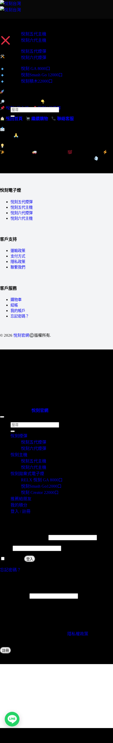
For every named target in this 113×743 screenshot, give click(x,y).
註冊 (5, 651)
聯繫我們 (18, 267)
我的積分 (19, 100)
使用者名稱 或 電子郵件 (23, 537)
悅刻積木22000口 (37, 81)
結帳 (14, 305)
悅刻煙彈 (19, 45)
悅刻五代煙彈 (33, 51)
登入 (29, 559)
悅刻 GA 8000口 (35, 68)
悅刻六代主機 (33, 40)
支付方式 (18, 256)
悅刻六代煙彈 (33, 57)
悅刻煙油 (19, 91)
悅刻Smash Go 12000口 (42, 75)
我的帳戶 (18, 311)
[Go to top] (2, 417)
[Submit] (13, 116)
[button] (12, 19)
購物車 (16, 300)
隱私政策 (18, 262)
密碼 (6, 548)
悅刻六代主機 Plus (27, 86)
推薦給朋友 (21, 95)
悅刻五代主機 (33, 34)
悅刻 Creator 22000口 (40, 492)
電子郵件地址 (14, 596)
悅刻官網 (21, 335)
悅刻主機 (19, 28)
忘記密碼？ (20, 316)
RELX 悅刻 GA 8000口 (42, 480)
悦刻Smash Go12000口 (41, 486)
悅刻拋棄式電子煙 (27, 62)
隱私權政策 (77, 634)
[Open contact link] (12, 719)
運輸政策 (18, 251)
